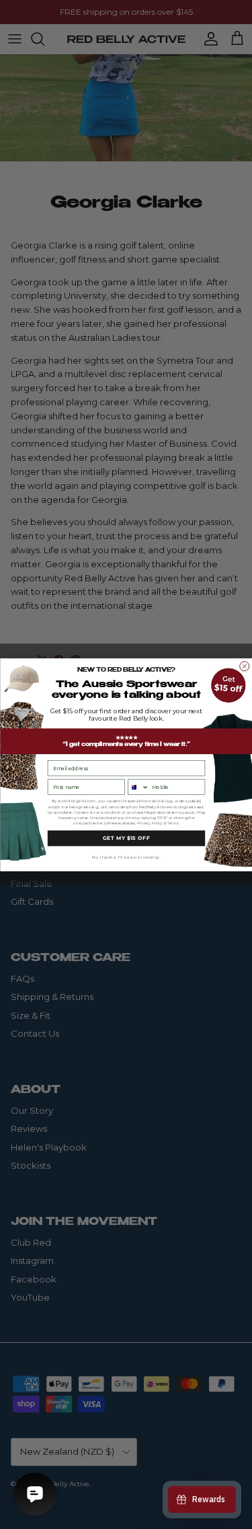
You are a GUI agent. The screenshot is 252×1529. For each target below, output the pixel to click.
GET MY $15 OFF (126, 837)
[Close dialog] (244, 665)
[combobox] (138, 787)
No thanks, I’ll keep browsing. (126, 856)
